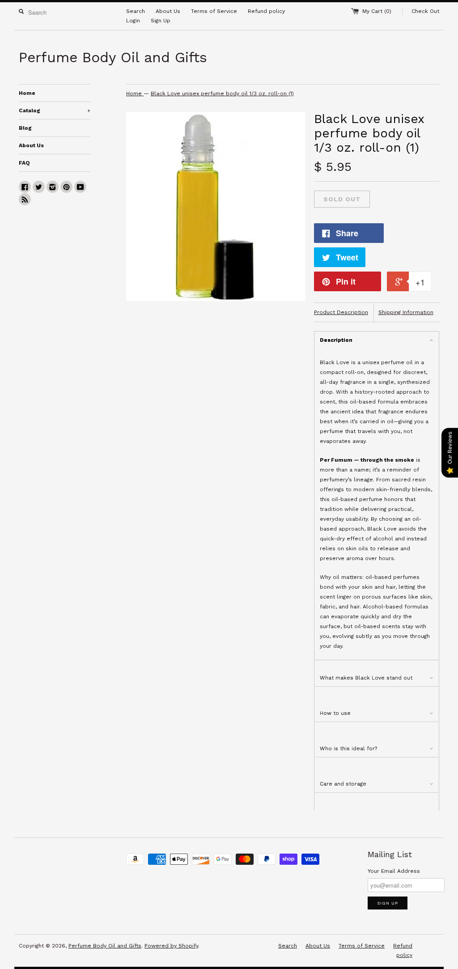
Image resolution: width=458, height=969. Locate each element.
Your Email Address (394, 871)
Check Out (425, 11)
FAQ (24, 163)
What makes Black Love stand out (366, 678)
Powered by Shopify (171, 946)
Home (27, 93)
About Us (168, 11)
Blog (25, 128)
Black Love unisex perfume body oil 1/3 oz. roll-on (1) (222, 93)
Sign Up (160, 20)
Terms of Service (214, 11)
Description (336, 340)
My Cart (376, 11)
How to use (335, 713)
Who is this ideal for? (348, 748)
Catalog (54, 110)
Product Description (341, 312)
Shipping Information (405, 312)
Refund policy (266, 11)
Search (135, 11)
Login (133, 20)
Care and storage (343, 784)
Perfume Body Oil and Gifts (104, 946)
